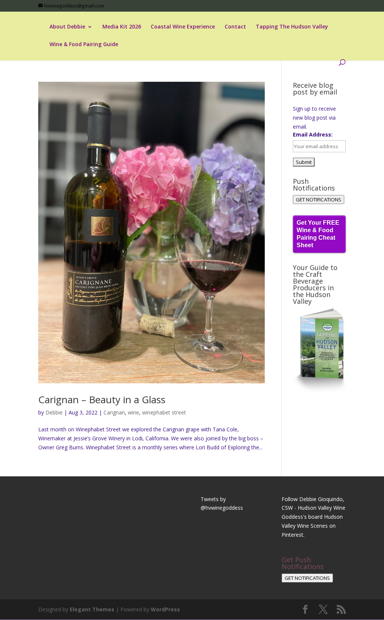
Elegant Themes (92, 609)
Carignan (114, 412)
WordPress (165, 609)
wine (133, 412)
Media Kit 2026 (121, 27)
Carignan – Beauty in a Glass (101, 399)
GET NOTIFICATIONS (318, 199)
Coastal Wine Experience (183, 27)
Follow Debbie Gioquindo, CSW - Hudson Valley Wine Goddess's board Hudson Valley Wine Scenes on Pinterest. (313, 516)
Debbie (54, 412)
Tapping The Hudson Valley (292, 27)
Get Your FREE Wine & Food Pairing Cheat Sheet (318, 233)
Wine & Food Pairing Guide (84, 45)
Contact (235, 27)
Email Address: (313, 134)
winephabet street (164, 412)
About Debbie (67, 27)
